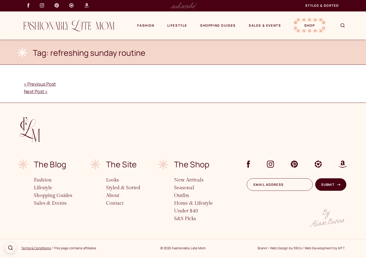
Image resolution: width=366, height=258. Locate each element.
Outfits (181, 195)
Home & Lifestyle (193, 203)
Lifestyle (177, 25)
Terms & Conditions (36, 248)
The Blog (50, 164)
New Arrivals (188, 180)
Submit (328, 184)
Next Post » (36, 91)
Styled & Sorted (322, 5)
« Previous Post (40, 84)
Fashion (145, 25)
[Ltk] (71, 5)
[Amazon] (86, 5)
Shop (309, 25)
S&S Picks (185, 219)
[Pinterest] (57, 5)
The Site (121, 164)
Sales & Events (265, 25)
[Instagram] (42, 5)
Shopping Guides (218, 25)
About (112, 195)
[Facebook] (28, 5)
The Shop (192, 164)
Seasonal (184, 188)
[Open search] (10, 247)
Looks (112, 180)
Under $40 (186, 211)
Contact (114, 203)
